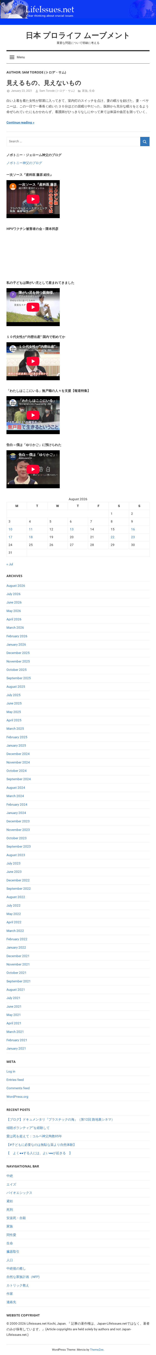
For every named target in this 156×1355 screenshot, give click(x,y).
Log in (10, 1071)
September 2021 (18, 981)
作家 (9, 1294)
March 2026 (15, 627)
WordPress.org (17, 1097)
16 (133, 529)
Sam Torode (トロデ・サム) (57, 90)
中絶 (9, 1176)
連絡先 (11, 1302)
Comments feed (18, 1088)
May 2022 (13, 914)
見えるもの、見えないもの (43, 82)
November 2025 (18, 661)
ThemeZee (96, 1349)
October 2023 (16, 838)
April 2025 (13, 720)
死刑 (9, 1209)
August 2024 (15, 787)
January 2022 (16, 947)
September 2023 (18, 846)
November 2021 (18, 964)
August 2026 (15, 586)
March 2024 (15, 796)
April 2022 (13, 922)
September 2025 (18, 678)
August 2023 (15, 855)
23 (133, 537)
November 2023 (18, 830)
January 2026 (16, 644)
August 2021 (15, 989)
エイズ (11, 1184)
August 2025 (15, 687)
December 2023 (18, 821)
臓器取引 (12, 1251)
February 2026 (16, 636)
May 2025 (13, 712)
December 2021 (18, 956)
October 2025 (16, 670)
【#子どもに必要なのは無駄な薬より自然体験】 (41, 1145)
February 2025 (16, 737)
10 (10, 529)
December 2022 (18, 880)
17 (10, 537)
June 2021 (14, 1006)
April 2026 (13, 619)
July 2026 (13, 594)
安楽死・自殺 (16, 1218)
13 (72, 529)
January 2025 (16, 745)
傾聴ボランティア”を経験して (28, 1128)
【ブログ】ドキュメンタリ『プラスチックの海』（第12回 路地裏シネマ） (60, 1119)
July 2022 (13, 905)
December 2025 (18, 653)
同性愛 (11, 1235)
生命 (92, 90)
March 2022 (15, 931)
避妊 (9, 1201)
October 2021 (16, 973)
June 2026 (14, 602)
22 (113, 537)
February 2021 (16, 1040)
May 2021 (13, 1015)
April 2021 (13, 1023)
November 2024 (18, 762)
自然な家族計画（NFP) (23, 1277)
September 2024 (18, 779)
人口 (9, 1260)
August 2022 (15, 897)
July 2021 (13, 998)
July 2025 (13, 695)
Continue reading (19, 122)
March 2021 (15, 1032)
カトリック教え (17, 1285)
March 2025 (15, 728)
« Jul (9, 564)
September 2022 (18, 888)
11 (31, 529)
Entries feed (15, 1080)
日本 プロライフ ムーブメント (78, 35)
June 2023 (14, 872)
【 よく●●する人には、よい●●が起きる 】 (39, 1153)
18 (31, 537)
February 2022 (16, 939)
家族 (85, 90)
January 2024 (16, 813)
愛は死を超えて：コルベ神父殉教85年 (34, 1136)
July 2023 (13, 863)
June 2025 (14, 703)
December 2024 (18, 754)
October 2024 (16, 771)
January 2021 (16, 1048)
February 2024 (16, 804)
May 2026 (13, 611)
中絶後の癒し (16, 1268)
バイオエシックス (19, 1193)
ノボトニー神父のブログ (24, 163)
